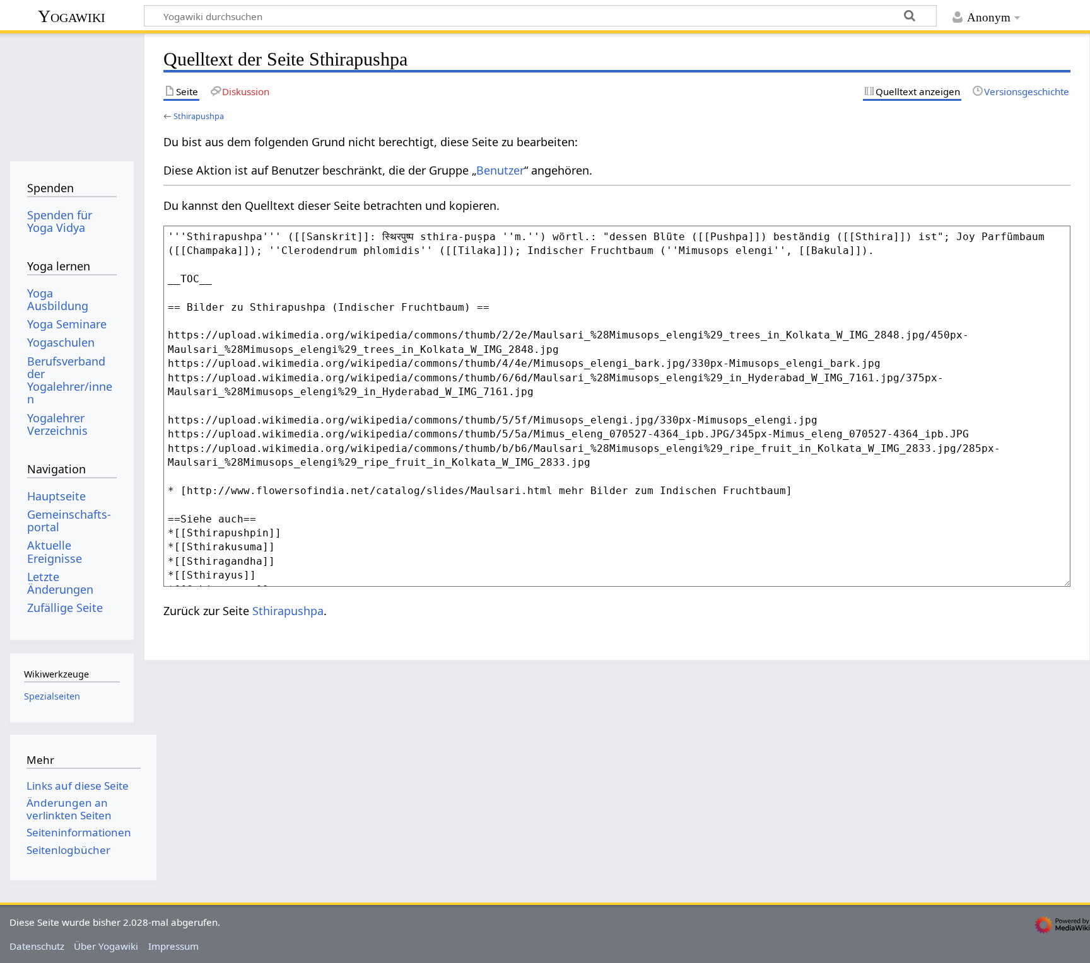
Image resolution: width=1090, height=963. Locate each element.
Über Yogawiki (106, 946)
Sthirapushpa (198, 116)
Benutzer (500, 170)
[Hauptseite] (71, 93)
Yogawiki (71, 16)
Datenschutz (36, 946)
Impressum (173, 946)
